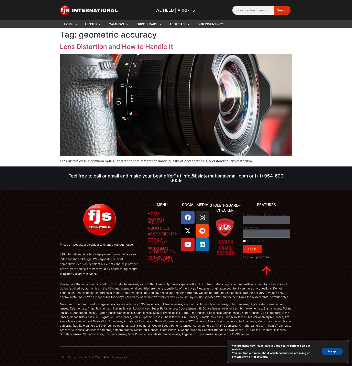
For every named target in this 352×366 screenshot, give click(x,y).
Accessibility (162, 234)
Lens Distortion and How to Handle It (116, 47)
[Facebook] (188, 217)
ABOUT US (177, 24)
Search (282, 10)
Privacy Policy (156, 221)
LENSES (91, 24)
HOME (68, 24)
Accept (332, 351)
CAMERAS (116, 24)
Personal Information (161, 250)
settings (262, 357)
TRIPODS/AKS (146, 24)
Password (250, 228)
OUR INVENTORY (210, 24)
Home (153, 213)
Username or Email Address (264, 214)
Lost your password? (256, 257)
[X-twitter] (188, 231)
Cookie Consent (157, 241)
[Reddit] (202, 231)
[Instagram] (202, 217)
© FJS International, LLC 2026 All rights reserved (94, 357)
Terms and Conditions (160, 259)
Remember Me (256, 241)
